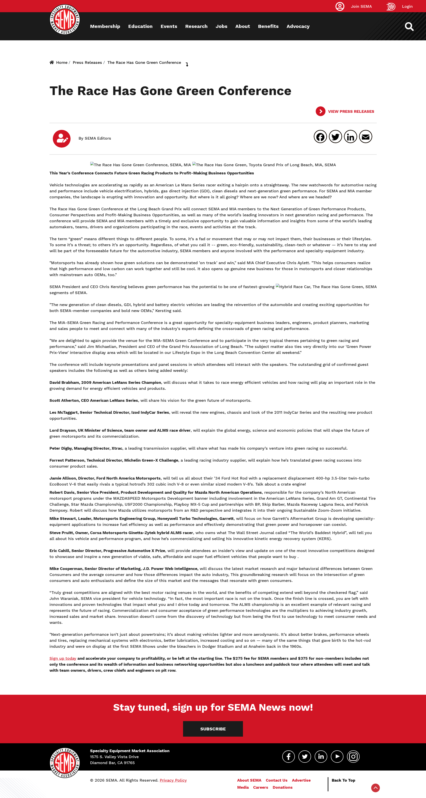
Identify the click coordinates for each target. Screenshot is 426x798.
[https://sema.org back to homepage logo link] (413, 26)
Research (196, 26)
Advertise (301, 780)
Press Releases (87, 62)
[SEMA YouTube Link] (337, 756)
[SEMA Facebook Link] (288, 756)
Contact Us (277, 780)
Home (61, 62)
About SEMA (249, 780)
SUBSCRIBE (213, 729)
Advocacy (298, 26)
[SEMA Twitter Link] (304, 756)
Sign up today (62, 658)
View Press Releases (350, 111)
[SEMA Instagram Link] (353, 756)
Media (243, 787)
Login (407, 6)
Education (140, 26)
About (242, 26)
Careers (260, 787)
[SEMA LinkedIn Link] (321, 756)
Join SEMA (361, 6)
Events (169, 26)
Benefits (268, 26)
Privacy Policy (173, 780)
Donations (283, 787)
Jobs (221, 26)
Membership (105, 26)
